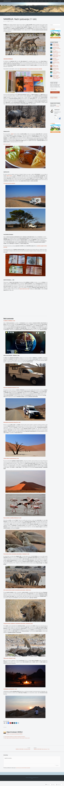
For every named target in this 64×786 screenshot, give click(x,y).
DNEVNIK (22, 1)
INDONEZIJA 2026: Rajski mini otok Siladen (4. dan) (56, 48)
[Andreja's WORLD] (32, 7)
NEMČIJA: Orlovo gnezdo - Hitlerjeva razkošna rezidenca (56, 44)
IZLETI (38, 1)
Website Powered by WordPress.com (32, 777)
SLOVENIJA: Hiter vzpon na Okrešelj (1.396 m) (56, 69)
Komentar (57, 765)
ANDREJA (54, 1)
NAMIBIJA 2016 (12, 736)
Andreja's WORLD (7, 1)
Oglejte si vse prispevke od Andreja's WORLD (14, 733)
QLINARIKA (41, 1)
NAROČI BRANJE (55, 92)
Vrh (32, 778)
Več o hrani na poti (7, 144)
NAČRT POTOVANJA (18, 736)
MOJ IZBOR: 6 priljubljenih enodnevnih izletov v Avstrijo (56, 52)
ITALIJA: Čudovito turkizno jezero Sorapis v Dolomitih (56, 72)
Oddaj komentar (11, 21)
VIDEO (31, 1)
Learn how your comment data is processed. (23, 767)
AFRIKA (5, 736)
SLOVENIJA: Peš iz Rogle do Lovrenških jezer (56, 62)
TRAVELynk (50, 1)
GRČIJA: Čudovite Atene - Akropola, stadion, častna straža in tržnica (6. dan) (56, 77)
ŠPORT (46, 1)
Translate (57, 106)
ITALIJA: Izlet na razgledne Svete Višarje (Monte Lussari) (56, 55)
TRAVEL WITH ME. (54, 82)
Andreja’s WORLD (53, 97)
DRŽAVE (34, 1)
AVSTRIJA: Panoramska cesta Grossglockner (56, 59)
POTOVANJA (27, 1)
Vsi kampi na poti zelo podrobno (9, 183)
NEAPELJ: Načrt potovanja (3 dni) (55, 66)
